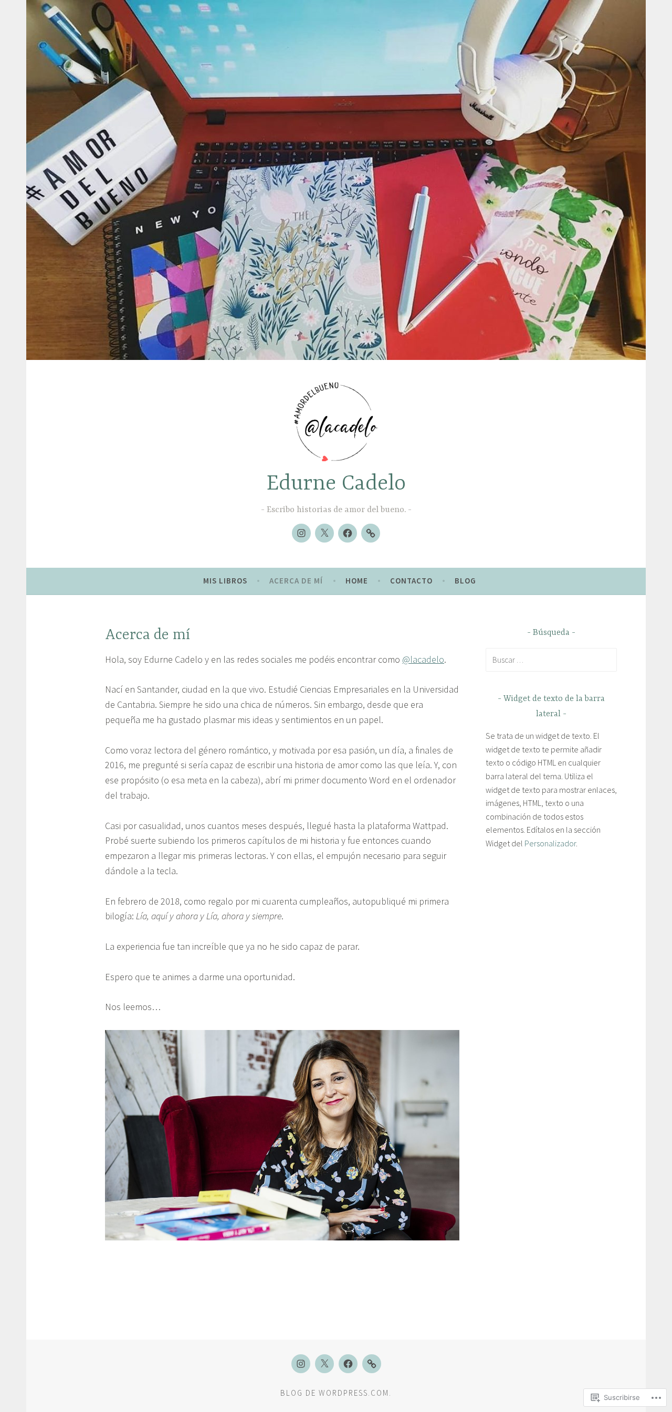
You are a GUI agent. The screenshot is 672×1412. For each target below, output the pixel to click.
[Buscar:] (551, 659)
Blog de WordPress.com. (336, 1393)
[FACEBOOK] (348, 1363)
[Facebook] (347, 533)
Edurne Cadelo (336, 484)
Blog (465, 581)
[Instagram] (301, 533)
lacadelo (423, 659)
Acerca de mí (296, 581)
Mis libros (225, 581)
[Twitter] (324, 533)
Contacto (411, 581)
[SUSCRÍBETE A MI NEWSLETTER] (370, 533)
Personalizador (550, 843)
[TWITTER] (324, 1363)
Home (356, 581)
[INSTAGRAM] (301, 1363)
